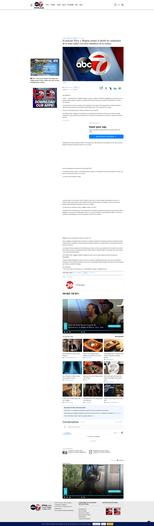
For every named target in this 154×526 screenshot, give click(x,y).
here (93, 416)
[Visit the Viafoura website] (120, 460)
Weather (53, 4)
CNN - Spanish (77, 272)
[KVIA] (39, 5)
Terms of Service (59, 502)
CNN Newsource (67, 87)
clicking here (118, 413)
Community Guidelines (60, 504)
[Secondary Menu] (32, 4)
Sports (64, 4)
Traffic (59, 4)
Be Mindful (70, 4)
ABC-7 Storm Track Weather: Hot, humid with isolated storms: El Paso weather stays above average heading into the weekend (44, 80)
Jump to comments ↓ (68, 277)
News (47, 4)
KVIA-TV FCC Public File (62, 506)
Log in (117, 421)
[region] (93, 441)
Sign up (120, 421)
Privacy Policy (67, 502)
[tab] (67, 433)
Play (76, 4)
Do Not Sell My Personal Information (64, 510)
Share (81, 4)
